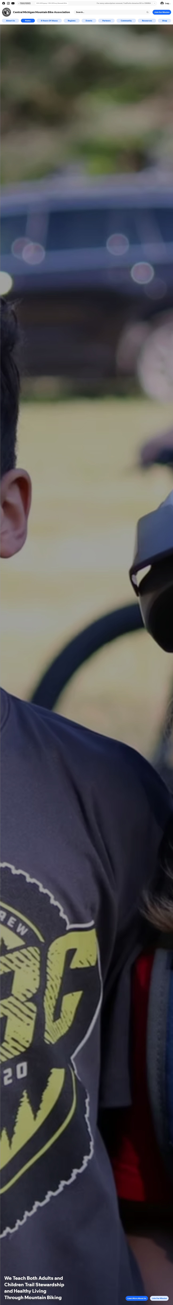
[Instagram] (8, 3)
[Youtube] (13, 3)
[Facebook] (3, 3)
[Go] (154, 3)
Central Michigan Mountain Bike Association (41, 12)
